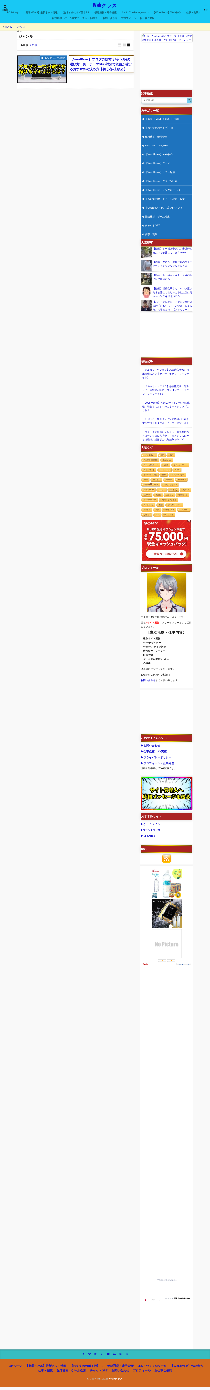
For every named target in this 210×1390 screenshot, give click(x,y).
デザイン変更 (169, 510)
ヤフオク (156, 480)
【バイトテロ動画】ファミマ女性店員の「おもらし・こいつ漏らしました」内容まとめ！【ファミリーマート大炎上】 (172, 305)
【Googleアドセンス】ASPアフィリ (165, 207)
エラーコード (149, 470)
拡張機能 (169, 480)
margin (162, 490)
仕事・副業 (192, 12)
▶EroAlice (148, 835)
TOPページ (13, 12)
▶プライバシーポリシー (156, 757)
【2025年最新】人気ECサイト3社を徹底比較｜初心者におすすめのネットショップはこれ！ (166, 406)
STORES (182, 479)
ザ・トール (168, 515)
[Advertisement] (166, 67)
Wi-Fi (146, 480)
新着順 (24, 44)
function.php (165, 470)
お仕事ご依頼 (147, 18)
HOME (8, 26)
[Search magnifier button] (189, 100)
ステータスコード (151, 465)
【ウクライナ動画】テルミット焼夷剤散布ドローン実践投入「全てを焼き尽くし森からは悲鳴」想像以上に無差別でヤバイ (165, 435)
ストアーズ (184, 510)
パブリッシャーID (170, 485)
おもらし (169, 495)
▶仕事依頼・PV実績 (154, 751)
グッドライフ (149, 505)
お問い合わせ (110, 18)
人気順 (33, 44)
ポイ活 (173, 489)
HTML (177, 470)
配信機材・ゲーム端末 (64, 18)
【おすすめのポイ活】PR (75, 12)
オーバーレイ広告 (150, 475)
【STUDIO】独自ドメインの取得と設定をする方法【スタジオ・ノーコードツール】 (165, 421)
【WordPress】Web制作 (167, 12)
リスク (166, 465)
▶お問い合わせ (150, 745)
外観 (157, 510)
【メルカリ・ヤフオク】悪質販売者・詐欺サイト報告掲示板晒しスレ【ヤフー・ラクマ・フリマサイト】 (165, 390)
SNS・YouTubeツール (134, 12)
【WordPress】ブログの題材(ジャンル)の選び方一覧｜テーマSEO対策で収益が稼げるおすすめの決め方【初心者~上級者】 (101, 64)
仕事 (164, 475)
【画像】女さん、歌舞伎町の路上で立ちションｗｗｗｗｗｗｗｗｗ (172, 263)
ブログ (147, 514)
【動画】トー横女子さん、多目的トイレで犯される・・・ (172, 277)
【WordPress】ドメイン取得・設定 (165, 198)
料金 (161, 505)
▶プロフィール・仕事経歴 (157, 763)
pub (157, 515)
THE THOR (149, 490)
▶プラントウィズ (150, 830)
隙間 (162, 455)
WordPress (151, 484)
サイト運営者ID (149, 455)
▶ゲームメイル (150, 824)
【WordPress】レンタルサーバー (163, 189)
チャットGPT (89, 18)
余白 (171, 455)
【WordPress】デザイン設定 (161, 181)
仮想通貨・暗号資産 (105, 12)
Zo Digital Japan (177, 475)
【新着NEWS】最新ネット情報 (40, 12)
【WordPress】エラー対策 (160, 172)
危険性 (158, 495)
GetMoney (167, 460)
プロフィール (128, 18)
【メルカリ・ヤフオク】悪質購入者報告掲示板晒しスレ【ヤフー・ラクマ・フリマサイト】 (165, 373)
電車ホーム (182, 495)
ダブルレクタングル (168, 500)
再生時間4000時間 (151, 460)
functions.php (150, 500)
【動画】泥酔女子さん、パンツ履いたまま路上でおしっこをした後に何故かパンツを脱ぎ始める (172, 292)
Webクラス (105, 5)
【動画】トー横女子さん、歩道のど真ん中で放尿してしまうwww (172, 250)
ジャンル (21, 26)
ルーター (147, 510)
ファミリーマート (180, 465)
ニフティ (185, 490)
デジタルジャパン (174, 505)
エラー (147, 494)
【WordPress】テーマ (157, 163)
